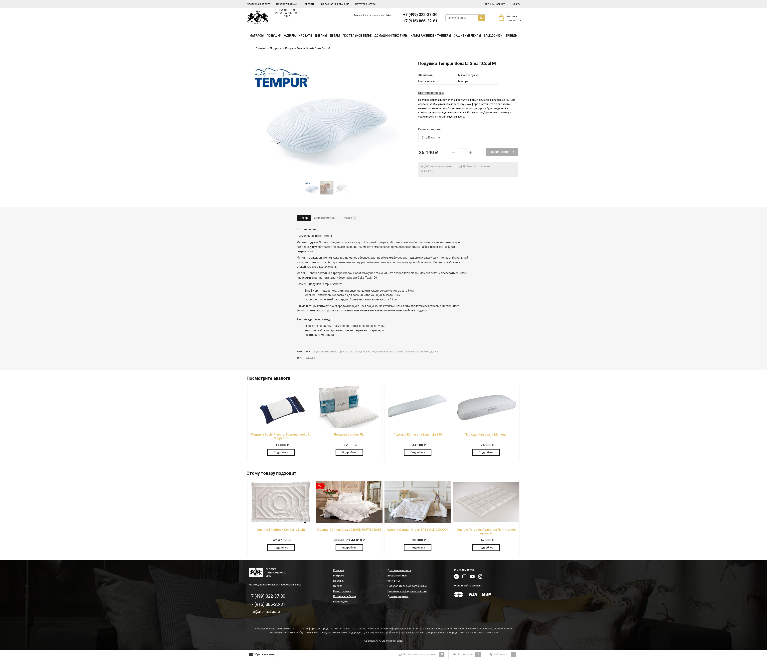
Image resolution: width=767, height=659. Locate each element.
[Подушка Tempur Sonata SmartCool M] (326, 119)
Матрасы (256, 35)
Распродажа (340, 601)
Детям (335, 35)
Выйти (515, 3)
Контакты (309, 3)
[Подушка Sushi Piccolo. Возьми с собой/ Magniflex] (281, 426)
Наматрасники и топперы (430, 35)
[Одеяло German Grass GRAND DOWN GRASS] (349, 521)
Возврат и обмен (286, 3)
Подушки (274, 35)
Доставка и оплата (258, 3)
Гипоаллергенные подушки (398, 351)
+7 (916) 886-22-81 (420, 21)
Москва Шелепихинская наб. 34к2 (372, 15)
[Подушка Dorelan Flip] (349, 426)
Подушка (309, 357)
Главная (260, 48)
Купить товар (500, 152)
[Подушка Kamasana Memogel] (486, 426)
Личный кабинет (495, 3)
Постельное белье (357, 35)
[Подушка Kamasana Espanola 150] (417, 426)
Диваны (321, 35)
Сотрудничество (365, 3)
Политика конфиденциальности (407, 591)
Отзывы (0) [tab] (349, 217)
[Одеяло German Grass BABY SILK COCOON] (417, 521)
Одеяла (290, 35)
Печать (428, 170)
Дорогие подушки (427, 351)
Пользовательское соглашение (407, 585)
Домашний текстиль (391, 35)
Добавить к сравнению (476, 166)
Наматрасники (342, 591)
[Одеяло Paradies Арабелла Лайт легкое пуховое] (486, 521)
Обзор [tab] (304, 217)
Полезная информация (335, 3)
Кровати (305, 35)
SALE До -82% (493, 35)
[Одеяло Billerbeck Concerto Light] (281, 521)
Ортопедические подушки (366, 351)
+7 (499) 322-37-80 (420, 14)
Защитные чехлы (467, 35)
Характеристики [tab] (324, 217)
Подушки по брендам (336, 351)
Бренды (512, 35)
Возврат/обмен (397, 575)
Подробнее (281, 452)
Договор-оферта (397, 596)
